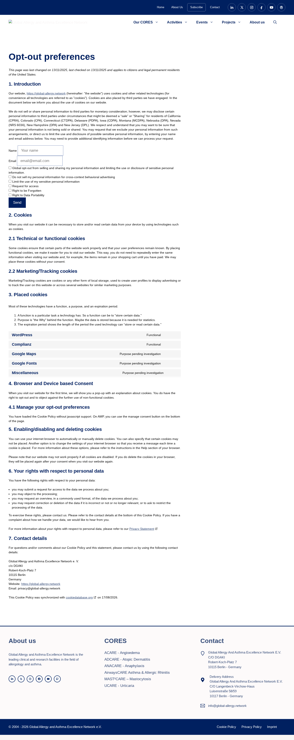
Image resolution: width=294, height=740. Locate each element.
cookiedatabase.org (79, 597)
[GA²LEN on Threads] (281, 7)
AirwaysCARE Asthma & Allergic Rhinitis (137, 673)
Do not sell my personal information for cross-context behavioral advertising (63, 177)
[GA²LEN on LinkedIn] (232, 7)
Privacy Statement (141, 528)
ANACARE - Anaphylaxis (124, 666)
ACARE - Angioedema (122, 653)
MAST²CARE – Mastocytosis (127, 679)
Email (12, 161)
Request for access (25, 186)
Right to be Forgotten (26, 190)
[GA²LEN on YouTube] (271, 7)
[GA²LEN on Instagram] (252, 7)
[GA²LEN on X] (242, 7)
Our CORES (143, 22)
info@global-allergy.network (227, 706)
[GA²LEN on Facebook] (261, 7)
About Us (177, 7)
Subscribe (196, 7)
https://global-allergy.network (46, 93)
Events (202, 22)
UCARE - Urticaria (119, 686)
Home (160, 7)
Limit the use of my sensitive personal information (45, 181)
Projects (228, 22)
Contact (215, 7)
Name (13, 150)
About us (257, 22)
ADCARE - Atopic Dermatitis (127, 659)
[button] (275, 22)
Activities (174, 22)
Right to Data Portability (27, 195)
